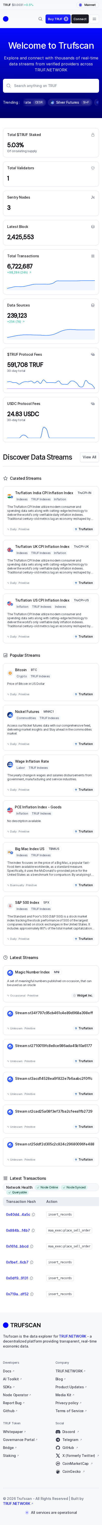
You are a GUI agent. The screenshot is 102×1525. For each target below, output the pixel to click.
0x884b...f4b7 (18, 1230)
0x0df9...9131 (17, 1278)
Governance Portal (18, 1440)
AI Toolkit (11, 1379)
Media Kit (63, 1395)
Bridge (8, 1447)
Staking (9, 1455)
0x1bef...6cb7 (17, 1262)
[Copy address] (33, 1214)
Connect (80, 19)
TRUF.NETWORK (72, 1336)
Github (8, 1411)
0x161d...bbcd (17, 1246)
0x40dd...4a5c (18, 1214)
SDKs (7, 1387)
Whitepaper (13, 1432)
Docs (7, 1371)
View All (89, 457)
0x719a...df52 (17, 1294)
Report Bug (12, 1403)
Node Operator (15, 1395)
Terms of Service (69, 1411)
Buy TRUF (55, 19)
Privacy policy (66, 1403)
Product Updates (69, 1387)
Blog (59, 1379)
